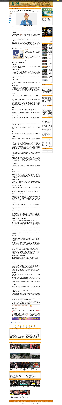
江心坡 (46, 131)
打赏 (32, 11)
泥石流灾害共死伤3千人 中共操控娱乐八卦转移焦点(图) (49, 77)
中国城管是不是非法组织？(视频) (46, 115)
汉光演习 (43, 122)
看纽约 (33, 401)
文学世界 (16, 8)
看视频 (31, 401)
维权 (47, 129)
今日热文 (11, 342)
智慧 (45, 135)
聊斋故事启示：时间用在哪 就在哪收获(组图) (31, 337)
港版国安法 (49, 121)
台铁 (46, 120)
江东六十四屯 (47, 130)
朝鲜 (46, 126)
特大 (37, 11)
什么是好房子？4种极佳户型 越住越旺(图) (47, 100)
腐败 (44, 125)
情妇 (42, 125)
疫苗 (45, 121)
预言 (49, 135)
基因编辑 (44, 129)
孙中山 (49, 133)
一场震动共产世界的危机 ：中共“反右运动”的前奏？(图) (49, 73)
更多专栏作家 (50, 146)
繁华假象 (15, 397)
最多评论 (44, 105)
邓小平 (44, 134)
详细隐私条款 (41, 0)
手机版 (30, 11)
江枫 (46, 144)
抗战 (47, 133)
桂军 (46, 133)
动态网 (45, 401)
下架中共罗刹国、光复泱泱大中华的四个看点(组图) (32, 334)
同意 (57, 0)
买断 (36, 369)
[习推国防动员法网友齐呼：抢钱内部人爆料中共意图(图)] (25, 362)
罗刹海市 (10, 15)
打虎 (46, 125)
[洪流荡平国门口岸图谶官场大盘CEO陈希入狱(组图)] (44, 47)
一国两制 (51, 125)
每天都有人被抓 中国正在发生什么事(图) (47, 98)
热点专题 (43, 36)
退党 (50, 122)
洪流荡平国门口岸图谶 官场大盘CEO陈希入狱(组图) (49, 48)
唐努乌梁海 (50, 130)
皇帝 (49, 134)
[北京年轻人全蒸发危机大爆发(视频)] (35, 380)
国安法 (42, 121)
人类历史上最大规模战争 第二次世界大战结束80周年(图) (17, 336)
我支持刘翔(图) (32, 368)
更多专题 (51, 41)
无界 (47, 401)
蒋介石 (50, 133)
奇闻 (50, 135)
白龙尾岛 (44, 131)
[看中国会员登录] (47, 9)
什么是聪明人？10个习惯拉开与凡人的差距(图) (49, 80)
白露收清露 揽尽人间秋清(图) (29, 377)
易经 (42, 135)
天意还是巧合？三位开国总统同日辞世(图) (47, 19)
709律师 (49, 129)
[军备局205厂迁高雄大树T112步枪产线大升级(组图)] (44, 63)
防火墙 (46, 129)
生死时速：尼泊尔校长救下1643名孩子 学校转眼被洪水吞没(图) (49, 51)
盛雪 (46, 142)
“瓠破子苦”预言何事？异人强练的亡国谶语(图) (49, 67)
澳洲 (44, 133)
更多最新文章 (50, 93)
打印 (35, 11)
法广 (42, 126)
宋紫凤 (43, 139)
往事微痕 (45, 122)
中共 (26, 370)
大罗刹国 (10, 16)
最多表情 (49, 105)
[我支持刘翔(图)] (35, 362)
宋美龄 (42, 134)
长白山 (42, 131)
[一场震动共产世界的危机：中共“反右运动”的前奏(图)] (44, 72)
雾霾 (42, 129)
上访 (50, 129)
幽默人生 (44, 135)
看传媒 (36, 401)
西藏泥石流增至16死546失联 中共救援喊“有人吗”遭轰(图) (49, 58)
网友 (25, 370)
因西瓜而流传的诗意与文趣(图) (46, 18)
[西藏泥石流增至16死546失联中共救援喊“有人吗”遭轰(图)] (25, 353)
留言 (34, 11)
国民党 (49, 122)
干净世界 (18, 401)
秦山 (43, 143)
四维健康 (43, 145)
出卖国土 (43, 120)
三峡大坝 (48, 120)
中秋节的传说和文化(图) (13, 335)
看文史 (13, 8)
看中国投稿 (15, 308)
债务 (51, 126)
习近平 (21, 370)
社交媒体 (44, 126)
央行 (50, 126)
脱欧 (49, 126)
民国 (45, 133)
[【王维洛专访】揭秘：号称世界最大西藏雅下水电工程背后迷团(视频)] (25, 380)
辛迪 (49, 145)
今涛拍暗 (47, 139)
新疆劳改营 (50, 131)
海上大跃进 (27, 397)
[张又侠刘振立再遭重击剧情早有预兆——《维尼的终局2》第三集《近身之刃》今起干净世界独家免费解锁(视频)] (15, 380)
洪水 (46, 121)
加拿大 (47, 126)
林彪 (45, 134)
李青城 (50, 143)
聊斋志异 (21, 34)
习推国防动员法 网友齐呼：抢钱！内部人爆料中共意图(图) (49, 45)
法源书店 (25, 401)
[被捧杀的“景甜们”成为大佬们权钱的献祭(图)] (15, 362)
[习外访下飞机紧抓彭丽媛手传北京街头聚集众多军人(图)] (35, 353)
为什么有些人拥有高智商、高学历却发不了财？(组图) (32, 335)
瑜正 (43, 144)
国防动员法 (24, 370)
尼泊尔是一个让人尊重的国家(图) (14, 359)
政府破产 (17, 397)
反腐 (45, 125)
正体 (31, 11)
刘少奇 (47, 134)
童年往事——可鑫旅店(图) (13, 374)
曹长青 (46, 145)
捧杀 (12, 370)
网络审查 (44, 130)
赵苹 (49, 142)
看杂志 (28, 401)
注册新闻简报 (44, 148)
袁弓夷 (47, 121)
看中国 (15, 3)
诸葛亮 (50, 134)
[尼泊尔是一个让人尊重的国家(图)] (15, 353)
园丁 (43, 142)
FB (45, 126)
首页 (10, 8)
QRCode (17, 322)
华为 (43, 125)
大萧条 (12, 397)
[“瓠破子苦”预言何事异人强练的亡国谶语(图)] (44, 66)
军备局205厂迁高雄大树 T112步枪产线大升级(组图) (49, 64)
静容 (46, 143)
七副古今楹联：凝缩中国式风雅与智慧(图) (15, 376)
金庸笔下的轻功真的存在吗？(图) (14, 377)
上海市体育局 (33, 369)
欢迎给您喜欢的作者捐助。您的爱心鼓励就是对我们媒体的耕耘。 (20, 305)
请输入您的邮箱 (47, 149)
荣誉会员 (36, 313)
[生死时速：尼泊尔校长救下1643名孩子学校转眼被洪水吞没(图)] (44, 50)
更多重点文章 (50, 82)
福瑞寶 (39, 401)
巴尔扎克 (14, 370)
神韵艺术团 (22, 401)
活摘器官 (45, 120)
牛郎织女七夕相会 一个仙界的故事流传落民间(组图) (16, 337)
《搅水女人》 (16, 370)
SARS (47, 131)
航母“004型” (22, 397)
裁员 (11, 397)
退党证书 (42, 401)
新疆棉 (50, 120)
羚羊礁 (25, 397)
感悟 (46, 135)
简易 (49, 139)
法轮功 (42, 130)
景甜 (11, 370)
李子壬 (50, 144)
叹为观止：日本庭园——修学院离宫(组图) (15, 375)
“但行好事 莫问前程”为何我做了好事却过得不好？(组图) (33, 336)
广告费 (37, 369)
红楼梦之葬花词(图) (12, 334)
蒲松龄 (21, 322)
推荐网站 (15, 401)
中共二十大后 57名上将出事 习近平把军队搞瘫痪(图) (49, 61)
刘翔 (31, 369)
